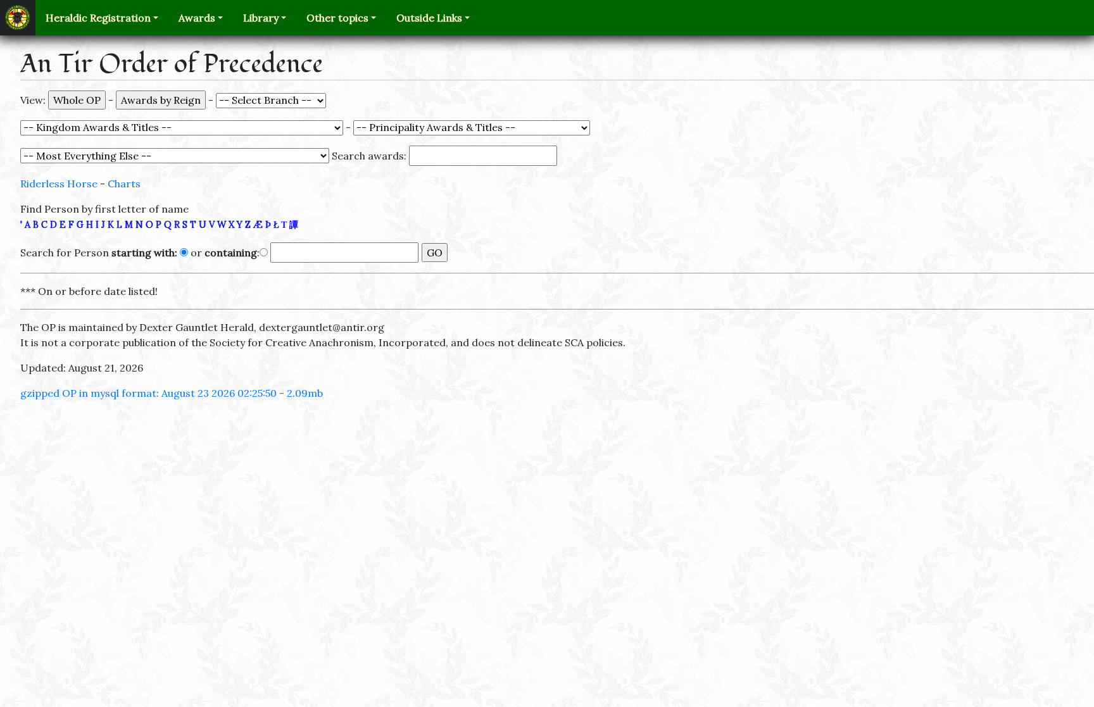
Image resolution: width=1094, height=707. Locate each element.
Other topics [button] (337, 17)
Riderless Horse (58, 183)
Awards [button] (197, 17)
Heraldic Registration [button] (98, 17)
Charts (124, 183)
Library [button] (261, 17)
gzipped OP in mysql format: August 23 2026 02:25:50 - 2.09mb (171, 393)
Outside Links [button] (429, 17)
